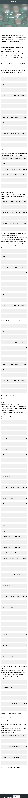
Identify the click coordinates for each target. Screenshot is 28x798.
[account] (24, 5)
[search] (22, 5)
